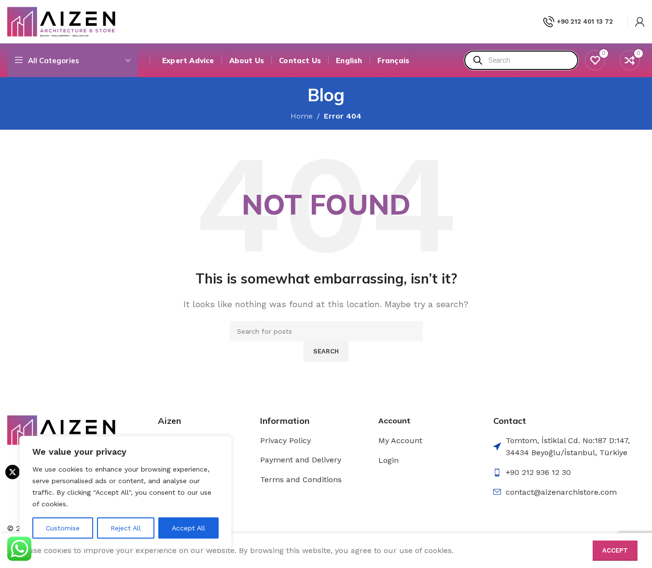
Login (388, 460)
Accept (615, 550)
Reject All (126, 528)
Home (302, 116)
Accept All (188, 528)
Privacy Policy (285, 440)
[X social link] (12, 472)
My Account (400, 440)
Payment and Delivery (300, 459)
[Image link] (61, 429)
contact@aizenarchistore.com (561, 492)
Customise (63, 528)
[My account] (640, 21)
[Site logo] (61, 21)
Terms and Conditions (301, 479)
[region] (125, 492)
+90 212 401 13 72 (585, 21)
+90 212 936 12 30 (538, 472)
